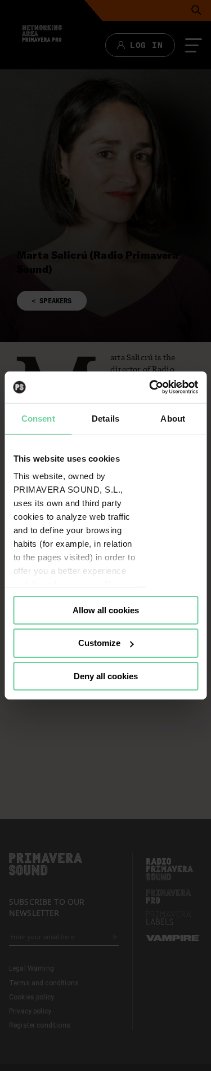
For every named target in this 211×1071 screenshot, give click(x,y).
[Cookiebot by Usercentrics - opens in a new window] (150, 387)
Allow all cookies (106, 609)
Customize (99, 643)
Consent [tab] (38, 418)
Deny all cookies (106, 676)
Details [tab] (105, 418)
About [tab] (172, 418)
